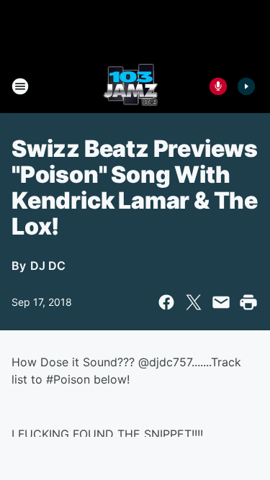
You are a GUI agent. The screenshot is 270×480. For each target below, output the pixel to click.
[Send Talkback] (218, 86)
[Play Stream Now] (246, 86)
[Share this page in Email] (221, 302)
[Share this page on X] (194, 302)
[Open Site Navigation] (20, 86)
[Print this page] (248, 302)
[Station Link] (130, 86)
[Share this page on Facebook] (166, 302)
